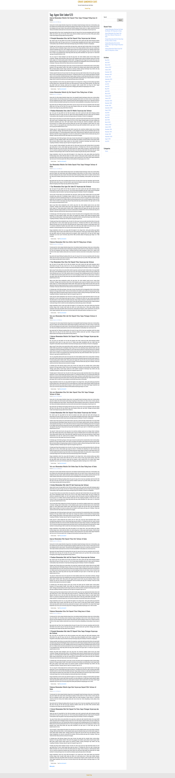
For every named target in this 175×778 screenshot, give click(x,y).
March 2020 (107, 122)
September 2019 (108, 136)
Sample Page (87, 8)
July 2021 (107, 84)
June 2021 (107, 86)
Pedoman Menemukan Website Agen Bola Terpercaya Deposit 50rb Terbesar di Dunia (73, 688)
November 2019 (108, 132)
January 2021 (108, 98)
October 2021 (108, 77)
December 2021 (108, 72)
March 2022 (107, 65)
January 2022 (108, 69)
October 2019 (108, 134)
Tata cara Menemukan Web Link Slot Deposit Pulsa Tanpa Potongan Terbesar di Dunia (73, 317)
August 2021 (107, 81)
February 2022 (108, 67)
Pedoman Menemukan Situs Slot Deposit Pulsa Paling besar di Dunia (70, 611)
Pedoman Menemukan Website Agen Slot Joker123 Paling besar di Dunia (113, 49)
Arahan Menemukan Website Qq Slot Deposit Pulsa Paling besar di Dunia (71, 92)
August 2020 (108, 110)
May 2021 (107, 89)
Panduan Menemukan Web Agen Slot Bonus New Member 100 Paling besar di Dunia (114, 30)
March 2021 (107, 93)
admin (60, 21)
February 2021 (108, 96)
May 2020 (107, 117)
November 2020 (108, 103)
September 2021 (108, 79)
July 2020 (107, 112)
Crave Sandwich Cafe (87, 1)
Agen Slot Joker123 (63, 88)
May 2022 (107, 60)
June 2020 (107, 115)
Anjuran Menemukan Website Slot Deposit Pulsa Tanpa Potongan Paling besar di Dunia (73, 19)
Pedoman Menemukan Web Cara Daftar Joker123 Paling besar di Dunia (70, 242)
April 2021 (107, 91)
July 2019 (107, 141)
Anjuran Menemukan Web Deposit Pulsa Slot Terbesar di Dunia (68, 539)
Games (55, 88)
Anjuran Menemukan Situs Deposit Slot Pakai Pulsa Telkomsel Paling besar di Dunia (113, 34)
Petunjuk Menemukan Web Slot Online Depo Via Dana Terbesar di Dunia (114, 39)
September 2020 (108, 108)
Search (105, 17)
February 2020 (108, 124)
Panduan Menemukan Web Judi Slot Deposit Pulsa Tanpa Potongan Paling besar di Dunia (114, 44)
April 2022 (107, 62)
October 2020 (108, 105)
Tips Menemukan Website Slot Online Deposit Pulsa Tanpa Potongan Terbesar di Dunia (73, 165)
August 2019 (107, 139)
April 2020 (107, 120)
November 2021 (108, 74)
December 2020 (108, 101)
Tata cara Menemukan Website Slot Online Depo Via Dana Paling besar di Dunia (73, 466)
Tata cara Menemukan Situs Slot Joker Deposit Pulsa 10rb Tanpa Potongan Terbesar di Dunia (72, 393)
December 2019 (108, 129)
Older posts (52, 766)
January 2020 (108, 127)
